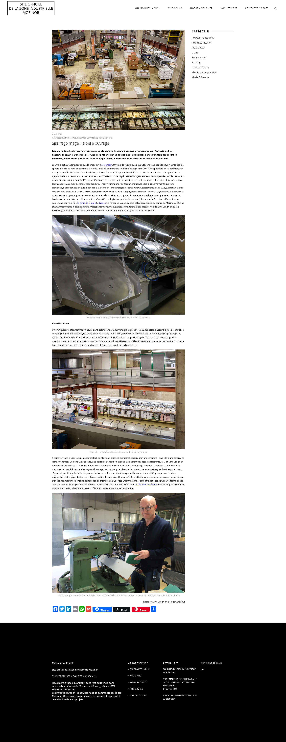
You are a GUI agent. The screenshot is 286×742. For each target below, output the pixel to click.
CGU (203, 669)
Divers (195, 52)
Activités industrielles (62, 138)
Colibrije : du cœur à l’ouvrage (179, 669)
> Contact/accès (137, 695)
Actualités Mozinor (81, 138)
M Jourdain (106, 164)
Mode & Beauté (200, 77)
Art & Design (198, 47)
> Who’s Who (134, 675)
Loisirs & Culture (200, 67)
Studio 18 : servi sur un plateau (180, 695)
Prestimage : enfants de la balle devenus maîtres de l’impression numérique (180, 682)
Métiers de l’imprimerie (101, 138)
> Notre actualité (137, 682)
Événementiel (199, 57)
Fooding (196, 62)
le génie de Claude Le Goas (91, 202)
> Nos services (135, 689)
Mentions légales (211, 663)
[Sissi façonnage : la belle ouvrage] (118, 80)
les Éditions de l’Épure (146, 484)
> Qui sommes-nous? (139, 669)
